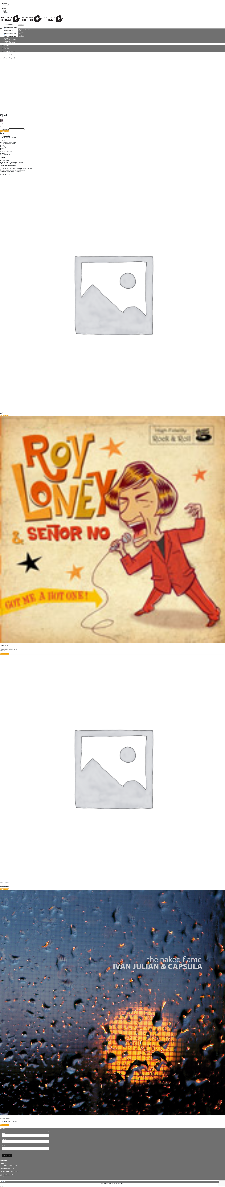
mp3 (14, 142)
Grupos (11, 58)
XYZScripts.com (121, 1183)
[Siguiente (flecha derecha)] (2, 1186)
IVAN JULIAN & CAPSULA (8, 1121)
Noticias (20, 33)
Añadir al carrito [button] (4, 415)
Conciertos (20, 32)
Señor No (2, 650)
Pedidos (6, 47)
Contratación (21, 36)
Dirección (6, 50)
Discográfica (7, 41)
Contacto (6, 38)
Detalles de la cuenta (9, 51)
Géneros (20, 35)
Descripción (7, 136)
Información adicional (10, 137)
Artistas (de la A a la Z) (24, 29)
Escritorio (6, 45)
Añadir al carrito (5, 131)
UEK (1, 412)
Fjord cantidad (4, 129)
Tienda (19, 30)
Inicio (1, 58)
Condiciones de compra (10, 39)
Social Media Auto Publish (106, 1183)
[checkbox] (12, 26)
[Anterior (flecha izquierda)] (0, 1186)
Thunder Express (4, 886)
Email (4, 1146)
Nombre (4, 1133)
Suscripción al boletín (9, 42)
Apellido (4, 1139)
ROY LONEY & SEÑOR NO (8, 649)
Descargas (6, 48)
